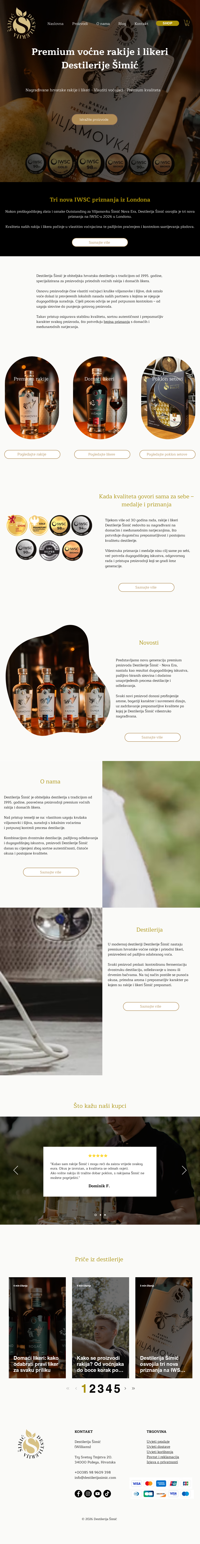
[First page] (67, 1388)
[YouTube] (97, 1493)
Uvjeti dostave (158, 1447)
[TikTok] (107, 1493)
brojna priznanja (117, 322)
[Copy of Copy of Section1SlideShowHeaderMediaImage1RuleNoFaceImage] (105, 1214)
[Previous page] (75, 1388)
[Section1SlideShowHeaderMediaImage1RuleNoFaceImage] (95, 1214)
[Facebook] (78, 1493)
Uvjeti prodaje (158, 1441)
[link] (187, 23)
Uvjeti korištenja (160, 1452)
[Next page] (125, 1388)
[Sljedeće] (184, 1170)
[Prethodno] (15, 1170)
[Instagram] (88, 1493)
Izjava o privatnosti (162, 1462)
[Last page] (133, 1388)
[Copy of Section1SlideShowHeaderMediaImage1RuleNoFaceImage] (100, 1215)
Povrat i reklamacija (163, 1457)
